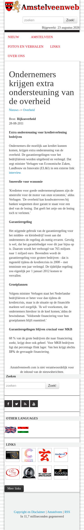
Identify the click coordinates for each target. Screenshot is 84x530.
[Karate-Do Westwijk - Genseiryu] (45, 462)
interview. (15, 172)
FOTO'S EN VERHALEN (25, 46)
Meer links (14, 488)
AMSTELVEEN (42, 37)
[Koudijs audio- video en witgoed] (61, 479)
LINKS (55, 46)
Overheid (29, 110)
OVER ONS (16, 56)
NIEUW (13, 37)
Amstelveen (54, 512)
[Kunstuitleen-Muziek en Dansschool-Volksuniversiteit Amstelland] (29, 462)
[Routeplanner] (61, 462)
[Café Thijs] (12, 479)
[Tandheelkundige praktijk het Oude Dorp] (12, 462)
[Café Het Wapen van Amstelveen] (45, 479)
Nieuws (13, 110)
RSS (67, 512)
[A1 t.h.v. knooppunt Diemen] (29, 479)
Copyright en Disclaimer (29, 512)
